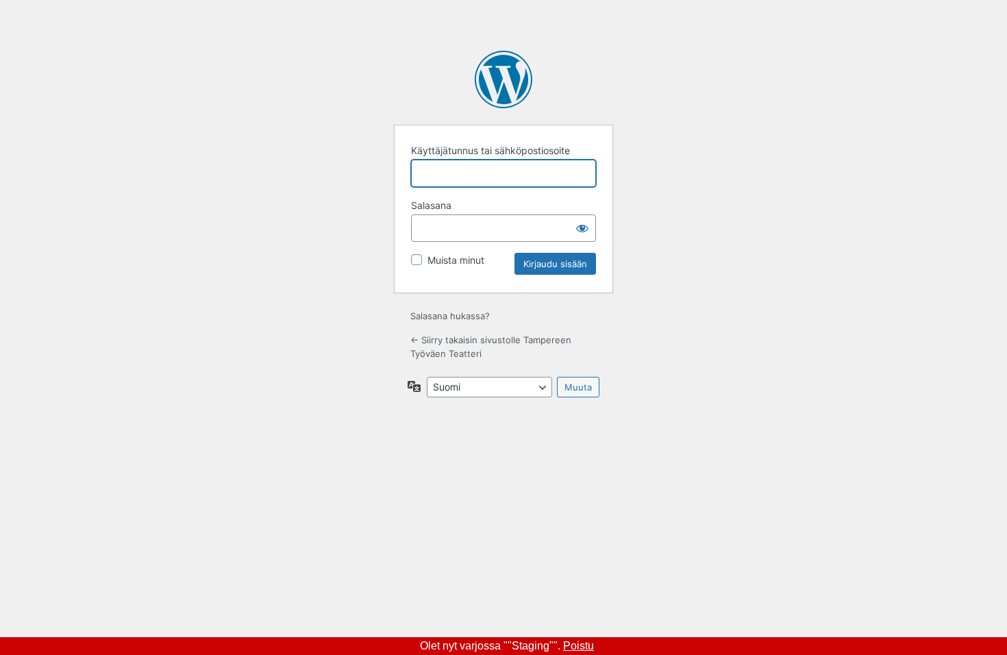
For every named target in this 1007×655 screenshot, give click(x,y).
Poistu (578, 646)
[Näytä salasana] (582, 228)
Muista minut (455, 260)
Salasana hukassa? (450, 315)
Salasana (431, 205)
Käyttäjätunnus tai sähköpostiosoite (490, 150)
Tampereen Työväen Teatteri (503, 79)
